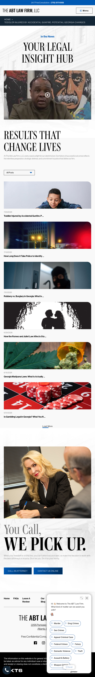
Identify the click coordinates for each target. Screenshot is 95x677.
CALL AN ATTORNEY (18, 571)
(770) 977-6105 (57, 2)
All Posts (10, 172)
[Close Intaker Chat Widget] (87, 598)
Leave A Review (26, 600)
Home (7, 19)
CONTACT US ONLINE (48, 571)
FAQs (16, 598)
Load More (47, 426)
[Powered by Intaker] (74, 672)
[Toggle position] (82, 598)
